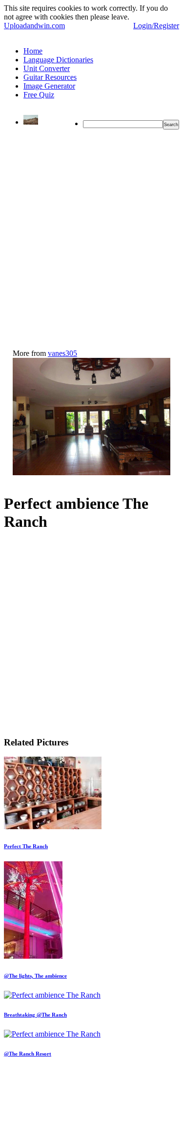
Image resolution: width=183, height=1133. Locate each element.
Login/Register (156, 25)
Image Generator (49, 86)
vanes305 (62, 353)
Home (32, 51)
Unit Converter (46, 68)
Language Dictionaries (58, 60)
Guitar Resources (50, 77)
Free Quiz (38, 95)
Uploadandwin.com (34, 25)
